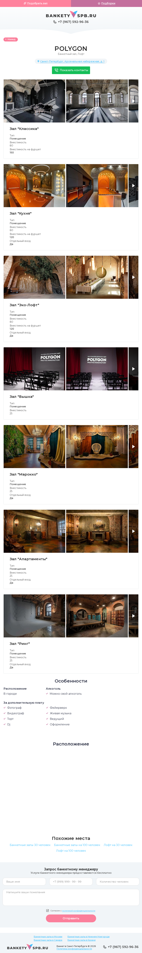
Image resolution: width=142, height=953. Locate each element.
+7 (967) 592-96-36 (73, 22)
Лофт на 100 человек (71, 850)
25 (11, 413)
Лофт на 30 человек (118, 845)
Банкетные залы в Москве (48, 936)
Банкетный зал (67, 54)
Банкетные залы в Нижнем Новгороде (89, 936)
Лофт (81, 54)
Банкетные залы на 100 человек (77, 845)
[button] (134, 103)
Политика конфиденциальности (74, 948)
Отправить (71, 918)
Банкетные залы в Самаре (48, 940)
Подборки (108, 3)
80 (11, 145)
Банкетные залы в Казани (82, 940)
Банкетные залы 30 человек (30, 845)
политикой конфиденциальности (78, 910)
